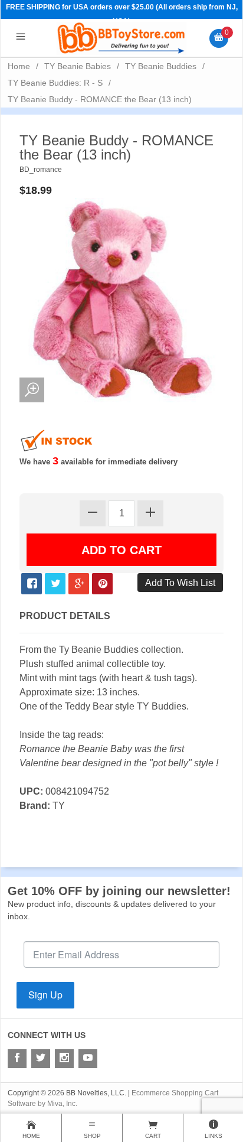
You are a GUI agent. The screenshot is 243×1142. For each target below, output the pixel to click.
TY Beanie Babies (77, 66)
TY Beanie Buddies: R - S (55, 82)
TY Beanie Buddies (160, 66)
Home (19, 66)
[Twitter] (40, 1058)
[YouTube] (87, 1058)
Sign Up (45, 994)
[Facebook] (17, 1058)
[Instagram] (64, 1058)
